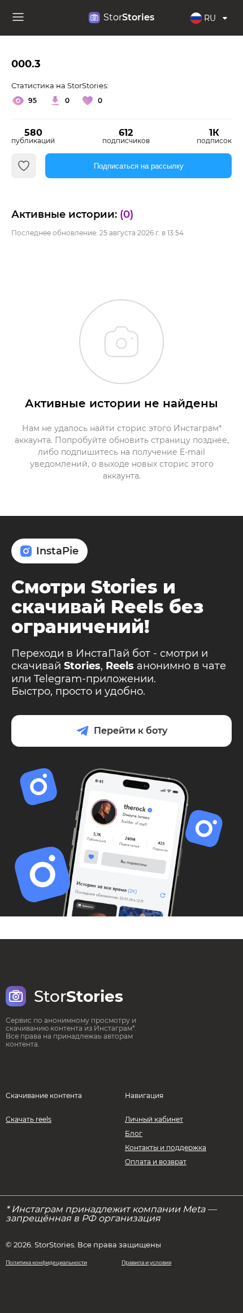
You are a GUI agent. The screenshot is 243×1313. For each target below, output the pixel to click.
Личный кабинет (154, 1119)
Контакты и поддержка (165, 1147)
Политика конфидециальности (46, 1262)
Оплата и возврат (155, 1161)
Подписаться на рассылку (139, 166)
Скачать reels (28, 1119)
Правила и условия (146, 1262)
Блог (133, 1133)
